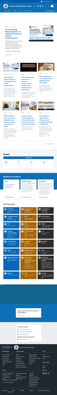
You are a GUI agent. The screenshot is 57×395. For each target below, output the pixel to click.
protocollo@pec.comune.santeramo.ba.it (9, 380)
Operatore (22, 390)
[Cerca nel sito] (52, 6)
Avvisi (44, 354)
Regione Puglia (5, 1)
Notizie (5, 74)
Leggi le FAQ (31, 373)
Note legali (31, 375)
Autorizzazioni (18, 360)
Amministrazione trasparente (21, 373)
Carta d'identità (8, 51)
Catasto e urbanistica (20, 361)
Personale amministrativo (7, 361)
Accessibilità (4, 390)
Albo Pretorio (18, 375)
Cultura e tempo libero (20, 363)
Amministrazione (7, 11)
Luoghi (44, 367)
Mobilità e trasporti (32, 356)
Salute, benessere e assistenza (35, 358)
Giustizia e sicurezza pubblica (21, 367)
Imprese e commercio (33, 354)
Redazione (31, 390)
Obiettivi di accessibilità (33, 377)
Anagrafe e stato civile (20, 356)
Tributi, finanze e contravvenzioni (32, 360)
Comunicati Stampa (46, 356)
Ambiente (17, 354)
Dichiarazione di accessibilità (21, 377)
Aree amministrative (6, 354)
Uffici (3, 365)
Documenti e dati (5, 356)
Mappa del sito (10, 391)
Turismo (30, 363)
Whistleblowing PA (32, 385)
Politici (3, 363)
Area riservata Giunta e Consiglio (44, 390)
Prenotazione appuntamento (34, 378)
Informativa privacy (19, 378)
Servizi (20, 11)
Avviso (23, 74)
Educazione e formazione (20, 365)
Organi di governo (5, 360)
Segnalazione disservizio (33, 382)
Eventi (44, 365)
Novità (15, 11)
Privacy (13, 390)
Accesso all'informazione (16, 51)
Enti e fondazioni (5, 358)
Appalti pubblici (18, 358)
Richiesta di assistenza (33, 380)
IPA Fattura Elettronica (33, 384)
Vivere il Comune (28, 11)
